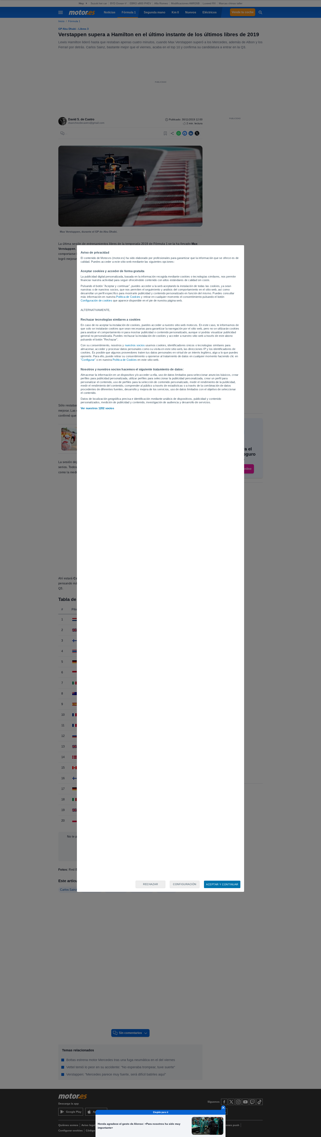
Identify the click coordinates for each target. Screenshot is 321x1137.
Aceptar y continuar (222, 884)
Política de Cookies (128, 296)
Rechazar (150, 884)
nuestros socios (135, 345)
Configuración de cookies (96, 300)
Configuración (184, 884)
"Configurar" (88, 359)
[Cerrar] (223, 1107)
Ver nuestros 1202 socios (97, 408)
